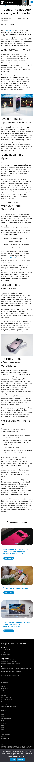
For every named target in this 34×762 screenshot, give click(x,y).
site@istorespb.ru (5, 654)
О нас (2, 716)
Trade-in (3, 721)
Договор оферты (5, 738)
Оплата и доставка (6, 718)
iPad (2, 690)
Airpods (3, 693)
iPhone (3, 686)
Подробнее (21, 759)
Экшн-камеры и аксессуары (8, 706)
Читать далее (8, 558)
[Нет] (32, 755)
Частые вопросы (5, 734)
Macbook (3, 695)
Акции (3, 725)
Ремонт (3, 727)
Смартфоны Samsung (7, 699)
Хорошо (13, 759)
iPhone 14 (9, 30)
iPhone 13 (13, 258)
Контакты (3, 736)
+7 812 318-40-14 (5, 649)
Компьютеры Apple (6, 697)
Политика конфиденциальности (10, 675)
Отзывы (3, 732)
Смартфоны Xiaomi (6, 701)
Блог (2, 729)
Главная (3, 714)
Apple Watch (4, 688)
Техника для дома (6, 704)
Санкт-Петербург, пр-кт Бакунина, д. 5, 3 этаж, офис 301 (16, 668)
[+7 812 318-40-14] (20, 2)
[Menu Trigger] (31, 2)
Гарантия (3, 723)
